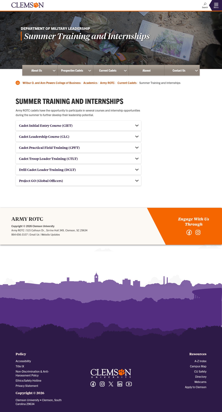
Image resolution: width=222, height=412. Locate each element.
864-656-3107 (19, 234)
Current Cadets (107, 70)
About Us (36, 70)
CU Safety (200, 371)
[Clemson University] (27, 8)
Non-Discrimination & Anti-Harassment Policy (32, 373)
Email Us (34, 234)
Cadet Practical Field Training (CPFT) (49, 147)
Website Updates (50, 234)
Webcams (200, 382)
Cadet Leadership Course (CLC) (44, 136)
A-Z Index (200, 361)
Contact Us (179, 70)
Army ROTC (107, 83)
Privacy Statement (27, 385)
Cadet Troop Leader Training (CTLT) (48, 158)
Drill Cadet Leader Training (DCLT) (47, 169)
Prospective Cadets (72, 70)
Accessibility (23, 361)
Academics (90, 83)
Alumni (146, 70)
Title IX (20, 366)
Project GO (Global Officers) (41, 180)
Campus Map (198, 366)
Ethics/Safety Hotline (28, 380)
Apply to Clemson (195, 387)
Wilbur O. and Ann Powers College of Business (52, 83)
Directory (200, 376)
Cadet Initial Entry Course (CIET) (46, 125)
